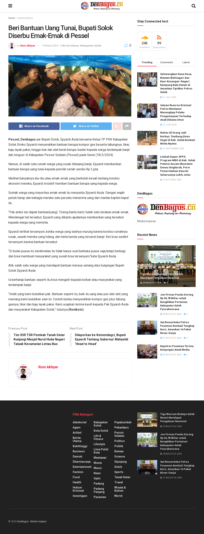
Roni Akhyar (27, 45)
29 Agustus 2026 (151, 282)
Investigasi (80, 495)
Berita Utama (25, 18)
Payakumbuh (122, 422)
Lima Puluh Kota (101, 451)
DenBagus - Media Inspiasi (31, 521)
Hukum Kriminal (78, 489)
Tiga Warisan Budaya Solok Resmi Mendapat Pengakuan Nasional (177, 418)
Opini (97, 478)
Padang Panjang (99, 490)
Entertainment (82, 466)
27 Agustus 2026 (171, 338)
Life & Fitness (98, 437)
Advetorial (79, 422)
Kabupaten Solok (90, 45)
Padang (99, 483)
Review (119, 451)
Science (119, 456)
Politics (119, 441)
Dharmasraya (82, 461)
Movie (98, 462)
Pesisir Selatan (119, 434)
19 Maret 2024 (50, 45)
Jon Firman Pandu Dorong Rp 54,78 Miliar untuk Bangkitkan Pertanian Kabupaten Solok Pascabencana (176, 302)
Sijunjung (120, 461)
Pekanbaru (121, 427)
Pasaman (100, 497)
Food (76, 477)
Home (11, 18)
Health (77, 482)
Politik (118, 446)
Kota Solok (101, 430)
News (97, 473)
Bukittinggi (80, 446)
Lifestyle (99, 444)
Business (79, 451)
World (118, 495)
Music (98, 468)
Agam (76, 427)
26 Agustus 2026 (171, 354)
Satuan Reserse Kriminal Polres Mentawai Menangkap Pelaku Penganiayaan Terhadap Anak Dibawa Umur (175, 112)
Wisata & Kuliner (120, 489)
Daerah (77, 456)
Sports (118, 472)
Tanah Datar (122, 477)
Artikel (77, 432)
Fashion (78, 472)
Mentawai (100, 457)
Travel (118, 482)
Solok (118, 466)
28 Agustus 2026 (171, 314)
